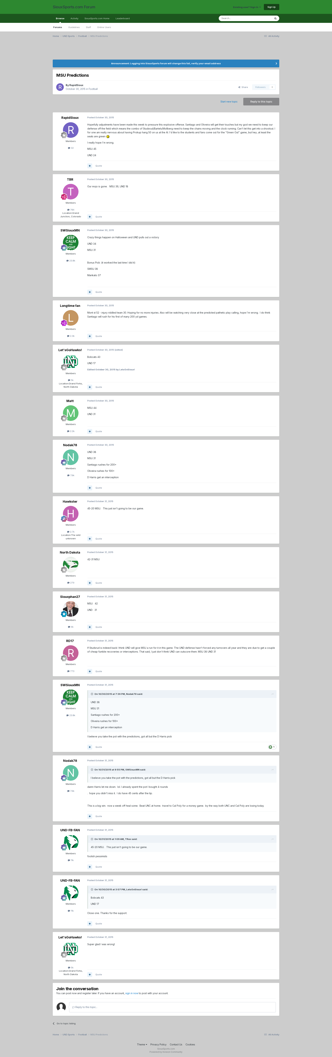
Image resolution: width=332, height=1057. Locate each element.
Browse (60, 18)
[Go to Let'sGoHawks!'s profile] (71, 362)
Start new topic (229, 101)
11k (72, 860)
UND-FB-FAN (70, 830)
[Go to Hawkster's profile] (71, 513)
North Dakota (70, 552)
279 (72, 582)
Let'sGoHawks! (70, 350)
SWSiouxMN (70, 230)
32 (72, 147)
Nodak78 (70, 445)
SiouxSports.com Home (97, 18)
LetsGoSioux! (134, 889)
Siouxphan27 (70, 597)
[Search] (275, 18)
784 (72, 209)
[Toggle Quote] (92, 694)
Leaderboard (123, 18)
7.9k (72, 475)
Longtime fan (70, 305)
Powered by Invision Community (166, 1052)
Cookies (190, 1044)
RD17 (70, 641)
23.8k (72, 260)
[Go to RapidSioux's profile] (60, 87)
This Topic (261, 18)
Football (93, 88)
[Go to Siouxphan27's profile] (71, 609)
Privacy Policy (158, 1044)
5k (71, 380)
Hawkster (70, 501)
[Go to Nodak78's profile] (71, 457)
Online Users (104, 27)
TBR (70, 179)
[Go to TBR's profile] (71, 191)
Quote (98, 165)
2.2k (72, 431)
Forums (57, 27)
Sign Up (272, 7)
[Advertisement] (156, 51)
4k (71, 626)
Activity (74, 18)
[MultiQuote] (89, 165)
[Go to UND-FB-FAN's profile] (71, 842)
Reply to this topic (261, 101)
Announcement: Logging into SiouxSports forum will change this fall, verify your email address (166, 63)
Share (244, 87)
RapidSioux (76, 85)
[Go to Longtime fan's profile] (71, 318)
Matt (70, 401)
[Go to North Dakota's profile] (71, 564)
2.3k (72, 336)
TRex (128, 839)
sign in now (131, 993)
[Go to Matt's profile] (71, 413)
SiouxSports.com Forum (74, 7)
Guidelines (74, 27)
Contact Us (176, 1044)
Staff (88, 27)
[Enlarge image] (108, 136)
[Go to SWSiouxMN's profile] (71, 242)
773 (72, 671)
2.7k (72, 531)
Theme (141, 1044)
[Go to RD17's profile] (71, 653)
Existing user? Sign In (246, 7)
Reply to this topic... (86, 1007)
